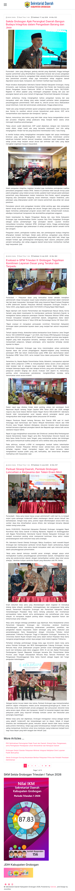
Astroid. (53, 887)
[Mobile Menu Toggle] (5, 4)
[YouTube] (12, 884)
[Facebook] (5, 884)
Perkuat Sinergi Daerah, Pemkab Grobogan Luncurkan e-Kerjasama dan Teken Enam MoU (34, 471)
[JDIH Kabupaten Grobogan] (18, 872)
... (38, 766)
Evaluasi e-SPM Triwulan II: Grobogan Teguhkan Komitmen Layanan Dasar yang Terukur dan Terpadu (35, 263)
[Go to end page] (49, 765)
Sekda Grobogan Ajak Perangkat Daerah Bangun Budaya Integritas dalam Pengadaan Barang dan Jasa (35, 24)
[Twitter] (9, 884)
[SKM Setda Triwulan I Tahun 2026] (26, 819)
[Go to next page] (46, 765)
